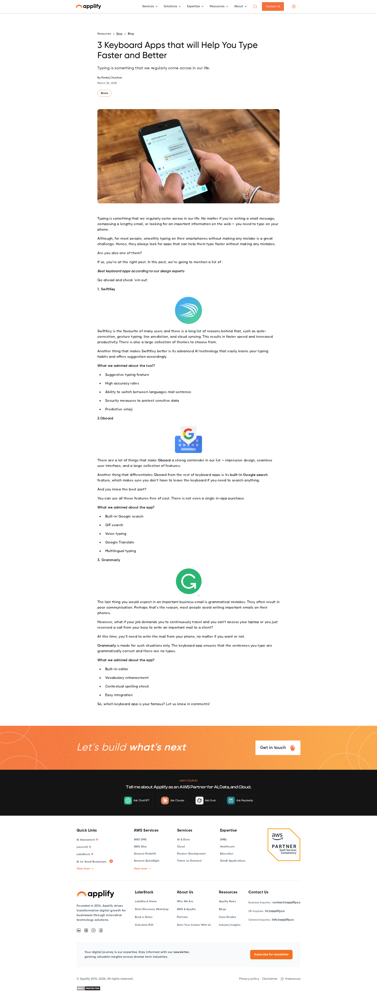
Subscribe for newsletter (271, 954)
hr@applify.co (275, 911)
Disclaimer (269, 979)
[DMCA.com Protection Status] (88, 988)
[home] (88, 6)
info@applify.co (283, 919)
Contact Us (273, 6)
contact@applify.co (286, 902)
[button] (150, 6)
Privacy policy (249, 979)
